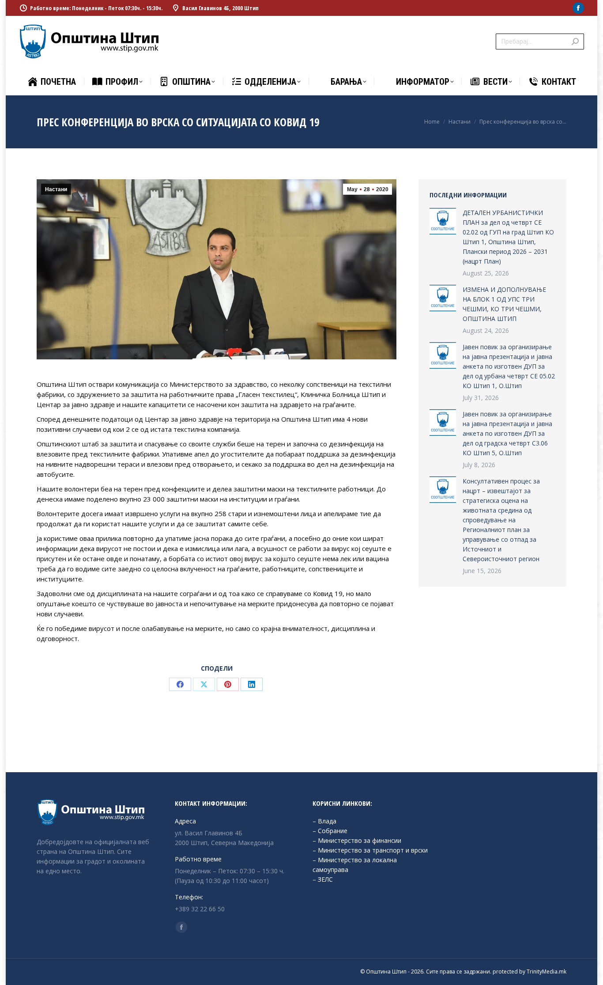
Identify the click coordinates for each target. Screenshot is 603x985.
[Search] (575, 41)
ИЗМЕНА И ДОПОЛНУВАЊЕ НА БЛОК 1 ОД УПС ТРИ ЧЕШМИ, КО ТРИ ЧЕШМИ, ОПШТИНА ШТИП (504, 304)
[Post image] (443, 221)
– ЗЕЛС (323, 879)
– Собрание (330, 830)
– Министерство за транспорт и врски (370, 850)
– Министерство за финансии (357, 840)
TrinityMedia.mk (546, 971)
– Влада (324, 821)
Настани (56, 189)
